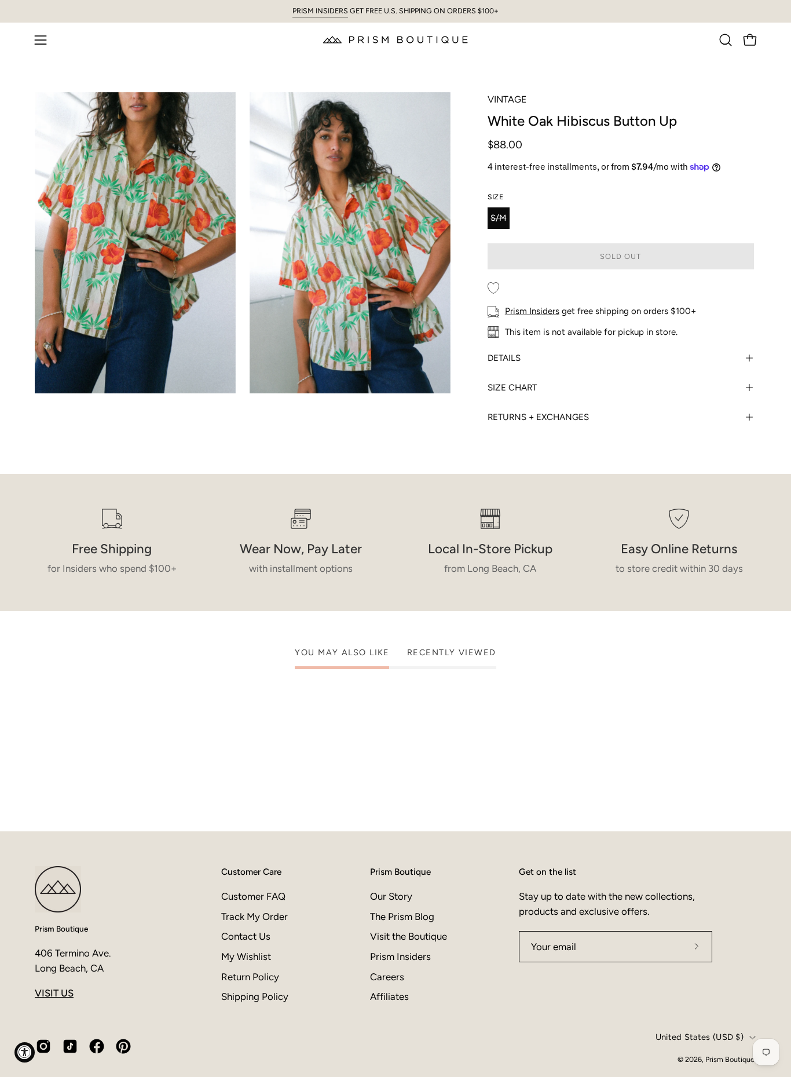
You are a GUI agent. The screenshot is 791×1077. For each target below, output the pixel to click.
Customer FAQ (253, 896)
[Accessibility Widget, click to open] (24, 1052)
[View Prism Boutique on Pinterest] (123, 1046)
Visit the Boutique (408, 936)
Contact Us (245, 936)
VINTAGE (507, 99)
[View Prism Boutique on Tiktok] (70, 1046)
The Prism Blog (402, 916)
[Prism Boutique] (395, 39)
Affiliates (389, 996)
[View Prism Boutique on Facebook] (96, 1046)
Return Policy (250, 977)
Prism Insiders (532, 311)
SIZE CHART (512, 387)
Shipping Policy (254, 996)
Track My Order (254, 916)
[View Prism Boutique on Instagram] (43, 1046)
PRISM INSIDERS (320, 10)
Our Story (391, 896)
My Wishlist (246, 956)
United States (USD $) (699, 1037)
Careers (387, 977)
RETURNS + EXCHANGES (538, 417)
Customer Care (251, 871)
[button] (725, 40)
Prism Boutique (61, 928)
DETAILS (504, 358)
